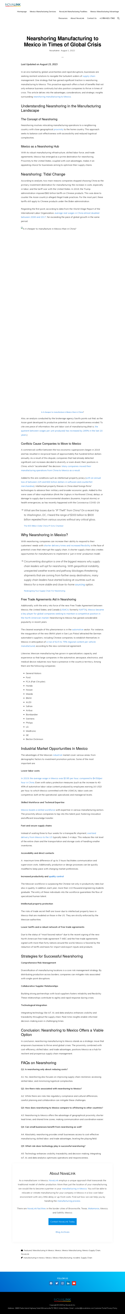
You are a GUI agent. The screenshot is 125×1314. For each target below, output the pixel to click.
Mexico (58, 1250)
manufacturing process (68, 1200)
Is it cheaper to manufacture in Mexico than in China (62, 412)
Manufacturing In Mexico (43, 1250)
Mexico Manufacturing (71, 1250)
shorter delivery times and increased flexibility (67, 545)
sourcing (80, 584)
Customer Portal (100, 1308)
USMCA (65, 609)
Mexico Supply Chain (91, 1250)
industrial (57, 755)
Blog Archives (62, 1232)
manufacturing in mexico (34, 1257)
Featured (28, 1250)
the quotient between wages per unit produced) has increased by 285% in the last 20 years (62, 430)
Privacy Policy (112, 1308)
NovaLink (53, 1180)
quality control (56, 876)
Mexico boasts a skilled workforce (38, 809)
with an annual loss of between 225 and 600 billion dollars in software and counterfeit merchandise (61, 482)
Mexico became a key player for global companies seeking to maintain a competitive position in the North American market (62, 613)
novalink (76, 1257)
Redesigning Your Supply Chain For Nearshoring (44, 591)
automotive (77, 629)
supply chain (89, 76)
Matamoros (93, 1208)
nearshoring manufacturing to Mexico (52, 96)
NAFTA (82, 609)
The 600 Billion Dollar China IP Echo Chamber (43, 526)
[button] (118, 18)
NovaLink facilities (36, 1208)
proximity (58, 129)
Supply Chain (86, 1257)
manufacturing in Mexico (74, 1188)
